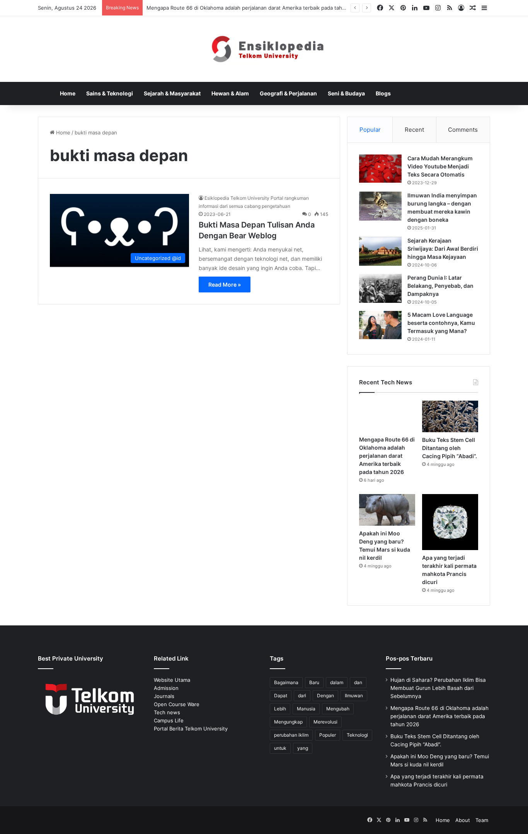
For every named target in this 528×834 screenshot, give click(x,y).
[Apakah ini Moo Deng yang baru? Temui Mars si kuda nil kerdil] (387, 509)
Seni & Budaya (346, 93)
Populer (327, 735)
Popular (370, 129)
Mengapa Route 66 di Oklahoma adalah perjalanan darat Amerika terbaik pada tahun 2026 (254, 8)
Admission (166, 688)
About (462, 820)
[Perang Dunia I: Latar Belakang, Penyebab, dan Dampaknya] (380, 288)
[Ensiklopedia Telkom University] (264, 49)
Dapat (280, 695)
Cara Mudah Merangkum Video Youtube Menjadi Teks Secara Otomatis (440, 166)
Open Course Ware (176, 704)
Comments (463, 129)
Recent (414, 129)
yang (302, 748)
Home (67, 93)
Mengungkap (288, 722)
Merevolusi (325, 722)
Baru (314, 682)
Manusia (306, 709)
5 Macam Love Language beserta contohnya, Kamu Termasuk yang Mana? (441, 322)
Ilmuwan (354, 695)
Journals (164, 696)
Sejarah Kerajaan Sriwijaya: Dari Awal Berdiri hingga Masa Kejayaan (442, 248)
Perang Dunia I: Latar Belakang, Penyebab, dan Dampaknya (440, 285)
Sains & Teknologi (109, 93)
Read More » (224, 284)
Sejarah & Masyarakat (172, 93)
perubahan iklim (291, 735)
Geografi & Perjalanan (288, 93)
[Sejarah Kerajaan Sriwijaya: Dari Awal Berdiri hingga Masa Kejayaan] (380, 251)
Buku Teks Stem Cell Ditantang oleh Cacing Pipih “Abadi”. (449, 448)
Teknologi (357, 735)
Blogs (383, 93)
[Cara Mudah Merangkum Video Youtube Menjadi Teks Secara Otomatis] (380, 169)
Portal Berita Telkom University (191, 728)
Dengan (325, 695)
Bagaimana (286, 682)
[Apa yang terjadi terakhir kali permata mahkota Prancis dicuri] (450, 522)
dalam (336, 682)
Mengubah (337, 709)
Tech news (167, 712)
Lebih (280, 709)
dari (302, 695)
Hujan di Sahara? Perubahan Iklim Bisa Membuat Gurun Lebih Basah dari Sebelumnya (438, 688)
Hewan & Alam (230, 93)
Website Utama (172, 680)
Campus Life (169, 720)
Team (481, 820)
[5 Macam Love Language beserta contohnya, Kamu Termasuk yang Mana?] (380, 325)
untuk (280, 748)
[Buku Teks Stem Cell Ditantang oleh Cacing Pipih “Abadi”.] (450, 416)
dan (358, 682)
